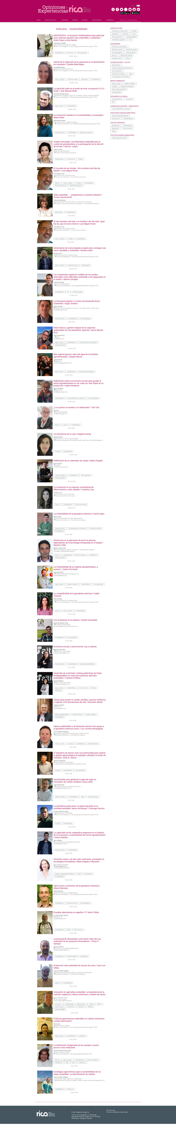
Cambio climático (60, 475)
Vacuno (57, 183)
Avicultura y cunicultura (119, 46)
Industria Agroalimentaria (86, 371)
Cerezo (99, 1004)
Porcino (57, 425)
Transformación (128, 118)
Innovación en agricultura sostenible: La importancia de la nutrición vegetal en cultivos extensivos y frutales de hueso (79, 993)
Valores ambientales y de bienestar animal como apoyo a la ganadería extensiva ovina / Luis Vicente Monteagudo (79, 727)
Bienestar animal (93, 743)
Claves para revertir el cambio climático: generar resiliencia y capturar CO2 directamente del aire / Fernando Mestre (80, 701)
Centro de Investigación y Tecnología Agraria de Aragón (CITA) (73, 1054)
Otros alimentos (60, 132)
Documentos (96, 20)
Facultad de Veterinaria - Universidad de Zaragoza (70, 177)
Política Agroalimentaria (62, 714)
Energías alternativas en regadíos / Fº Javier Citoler (76, 912)
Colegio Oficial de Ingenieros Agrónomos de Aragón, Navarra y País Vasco (77, 308)
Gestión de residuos (86, 132)
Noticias (75, 20)
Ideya (57, 337)
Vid (68, 292)
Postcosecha (71, 159)
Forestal (78, 183)
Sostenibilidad (59, 53)
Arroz (73, 1062)
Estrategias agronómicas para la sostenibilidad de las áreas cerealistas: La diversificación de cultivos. (77, 1073)
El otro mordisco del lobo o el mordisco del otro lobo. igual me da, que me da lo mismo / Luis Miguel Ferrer (79, 222)
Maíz (67, 1062)
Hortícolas (58, 690)
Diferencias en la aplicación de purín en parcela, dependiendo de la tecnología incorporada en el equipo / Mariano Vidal (78, 542)
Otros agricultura (82, 53)
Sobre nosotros (50, 20)
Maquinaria (115, 128)
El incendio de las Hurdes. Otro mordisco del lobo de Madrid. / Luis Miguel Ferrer (77, 169)
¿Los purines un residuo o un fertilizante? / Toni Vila (76, 407)
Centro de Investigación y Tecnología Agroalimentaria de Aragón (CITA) (76, 46)
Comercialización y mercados (88, 342)
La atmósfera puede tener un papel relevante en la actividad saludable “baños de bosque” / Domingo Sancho (79, 807)
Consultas (64, 20)
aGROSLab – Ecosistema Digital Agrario (66, 948)
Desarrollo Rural (60, 318)
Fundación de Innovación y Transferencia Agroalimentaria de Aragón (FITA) (78, 124)
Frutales (80, 159)
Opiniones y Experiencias (128, 20)
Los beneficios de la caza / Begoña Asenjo (72, 434)
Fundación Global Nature (63, 624)
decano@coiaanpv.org (60, 310)
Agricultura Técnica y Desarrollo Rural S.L (68, 786)
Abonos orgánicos (80, 555)
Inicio (38, 20)
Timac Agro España (60, 999)
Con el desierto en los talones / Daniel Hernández (75, 620)
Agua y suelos (59, 106)
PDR (113, 102)
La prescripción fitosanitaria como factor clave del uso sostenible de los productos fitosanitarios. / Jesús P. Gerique (77, 941)
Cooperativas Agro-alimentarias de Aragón (67, 842)
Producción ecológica (118, 74)
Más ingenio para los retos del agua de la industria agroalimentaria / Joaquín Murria (76, 355)
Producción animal (60, 185)
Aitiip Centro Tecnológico (63, 651)
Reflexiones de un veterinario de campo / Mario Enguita (78, 460)
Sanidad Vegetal (77, 292)
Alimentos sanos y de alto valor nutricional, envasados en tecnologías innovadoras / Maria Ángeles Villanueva (79, 860)
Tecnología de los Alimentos (120, 77)
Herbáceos (84, 79)
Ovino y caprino (60, 79)
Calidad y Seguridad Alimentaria (64, 874)
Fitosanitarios (84, 956)
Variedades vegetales (118, 40)
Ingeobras (58, 361)
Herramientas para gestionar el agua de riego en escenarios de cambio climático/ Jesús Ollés (75, 780)
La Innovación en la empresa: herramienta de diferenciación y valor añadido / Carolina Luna (74, 488)
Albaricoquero (59, 1006)
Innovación (70, 53)
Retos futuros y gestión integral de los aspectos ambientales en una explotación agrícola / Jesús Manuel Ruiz (78, 330)
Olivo (134, 34)
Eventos (85, 20)
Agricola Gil (58, 390)
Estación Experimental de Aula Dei (66, 152)
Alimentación (59, 212)
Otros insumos (83, 688)
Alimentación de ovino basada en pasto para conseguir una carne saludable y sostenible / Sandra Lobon (80, 249)
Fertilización (93, 555)
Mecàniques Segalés (61, 412)
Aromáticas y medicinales (120, 31)
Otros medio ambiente (119, 89)
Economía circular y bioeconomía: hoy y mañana (75, 646)
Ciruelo (91, 1004)
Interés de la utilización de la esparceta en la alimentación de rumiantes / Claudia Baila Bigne (79, 63)
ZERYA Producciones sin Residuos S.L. (67, 574)
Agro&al (57, 465)
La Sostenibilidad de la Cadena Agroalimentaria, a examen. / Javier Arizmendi (76, 568)
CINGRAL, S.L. (59, 917)
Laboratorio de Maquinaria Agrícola (64, 551)
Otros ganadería (85, 475)
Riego (83, 797)
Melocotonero (81, 1004)
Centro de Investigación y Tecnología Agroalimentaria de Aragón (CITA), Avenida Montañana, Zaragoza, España (85, 1116)
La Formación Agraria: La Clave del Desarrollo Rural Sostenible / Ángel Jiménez (77, 302)
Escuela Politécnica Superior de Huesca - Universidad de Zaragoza (75, 549)
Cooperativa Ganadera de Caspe (65, 496)
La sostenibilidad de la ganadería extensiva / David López (79, 514)
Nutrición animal (73, 79)
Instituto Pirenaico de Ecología (64, 762)
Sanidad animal (117, 58)
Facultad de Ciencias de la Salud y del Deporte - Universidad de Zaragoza (77, 203)
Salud (79, 874)
